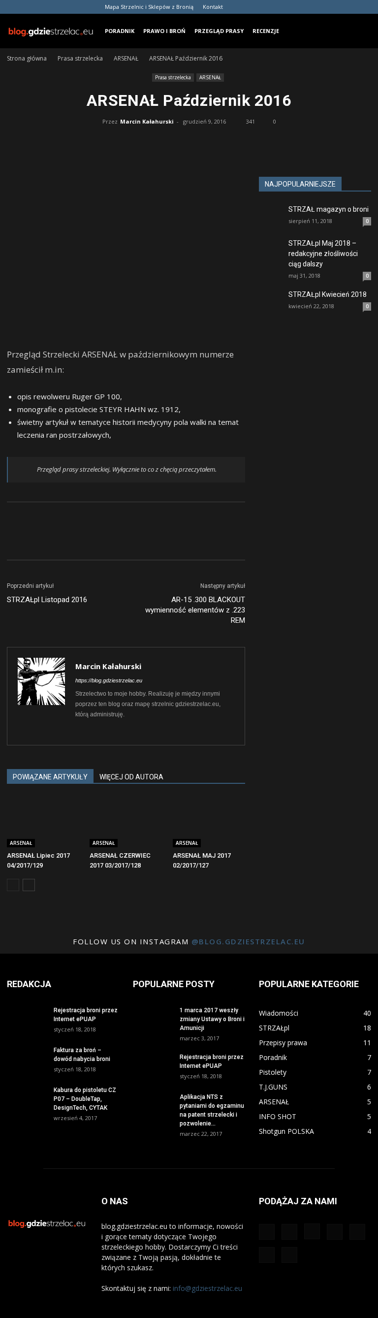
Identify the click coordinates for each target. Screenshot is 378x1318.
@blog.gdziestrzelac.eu (248, 941)
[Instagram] (298, 7)
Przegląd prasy (219, 30)
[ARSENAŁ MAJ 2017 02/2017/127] (209, 822)
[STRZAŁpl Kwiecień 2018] (271, 301)
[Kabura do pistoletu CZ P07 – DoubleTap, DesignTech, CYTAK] (26, 1099)
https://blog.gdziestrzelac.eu (108, 680)
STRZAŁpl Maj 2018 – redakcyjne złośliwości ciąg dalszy (323, 253)
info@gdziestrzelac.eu (207, 1288)
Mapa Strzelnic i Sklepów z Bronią (149, 6)
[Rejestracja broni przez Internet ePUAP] (26, 1019)
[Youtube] (363, 7)
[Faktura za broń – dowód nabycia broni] (26, 1059)
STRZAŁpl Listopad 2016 (47, 599)
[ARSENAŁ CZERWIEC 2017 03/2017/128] (126, 822)
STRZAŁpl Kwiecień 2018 (327, 294)
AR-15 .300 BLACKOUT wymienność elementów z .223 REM (195, 610)
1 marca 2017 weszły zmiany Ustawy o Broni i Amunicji (212, 1019)
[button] (359, 30)
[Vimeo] (347, 7)
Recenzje (265, 30)
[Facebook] (266, 7)
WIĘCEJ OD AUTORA (131, 777)
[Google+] (282, 7)
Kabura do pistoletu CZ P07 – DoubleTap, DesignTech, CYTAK (85, 1099)
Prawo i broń (164, 30)
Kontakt (213, 6)
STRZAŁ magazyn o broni (328, 209)
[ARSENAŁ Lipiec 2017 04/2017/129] (43, 822)
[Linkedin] (101, 731)
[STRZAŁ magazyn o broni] (271, 223)
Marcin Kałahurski (147, 121)
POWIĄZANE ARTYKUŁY (50, 777)
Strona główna (27, 58)
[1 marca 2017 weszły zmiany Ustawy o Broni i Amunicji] (152, 1019)
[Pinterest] (315, 7)
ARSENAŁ (126, 58)
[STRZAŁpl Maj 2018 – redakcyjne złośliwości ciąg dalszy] (271, 257)
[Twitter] (331, 7)
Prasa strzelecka (80, 58)
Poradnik (119, 30)
